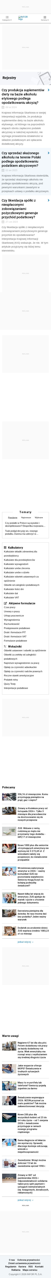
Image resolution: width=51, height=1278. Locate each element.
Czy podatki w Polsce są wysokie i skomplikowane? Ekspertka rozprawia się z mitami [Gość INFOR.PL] (24, 524)
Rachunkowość (12, 624)
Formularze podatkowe (15, 641)
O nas (12, 1259)
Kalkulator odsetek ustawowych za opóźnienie (21, 578)
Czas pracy (9, 607)
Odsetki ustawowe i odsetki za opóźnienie (25, 650)
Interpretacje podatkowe (16, 688)
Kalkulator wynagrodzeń (16, 564)
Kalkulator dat (11, 593)
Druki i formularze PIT (15, 632)
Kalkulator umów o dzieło (16, 572)
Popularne (12, 517)
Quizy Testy (10, 684)
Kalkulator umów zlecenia (17, 568)
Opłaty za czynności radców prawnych (23, 671)
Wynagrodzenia (12, 620)
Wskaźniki (15, 646)
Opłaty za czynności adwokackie (20, 667)
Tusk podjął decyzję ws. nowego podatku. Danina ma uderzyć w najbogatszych (21, 532)
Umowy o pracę (12, 611)
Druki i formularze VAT (15, 636)
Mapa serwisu (30, 1270)
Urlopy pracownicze (14, 615)
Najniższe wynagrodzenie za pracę (21, 663)
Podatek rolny (11, 680)
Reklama (15, 1270)
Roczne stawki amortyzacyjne (19, 675)
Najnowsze (26, 517)
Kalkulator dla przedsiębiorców (19, 560)
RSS (30, 1266)
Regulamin (10, 1266)
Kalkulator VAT (11, 597)
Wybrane (39, 517)
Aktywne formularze (22, 603)
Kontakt (39, 1266)
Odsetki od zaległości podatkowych (21, 585)
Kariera (22, 1266)
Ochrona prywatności (28, 1259)
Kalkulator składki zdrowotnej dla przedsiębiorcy (20, 553)
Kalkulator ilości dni (14, 589)
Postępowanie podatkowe (17, 628)
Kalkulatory (15, 547)
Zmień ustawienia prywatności (24, 1263)
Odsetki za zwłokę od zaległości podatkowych (20, 656)
